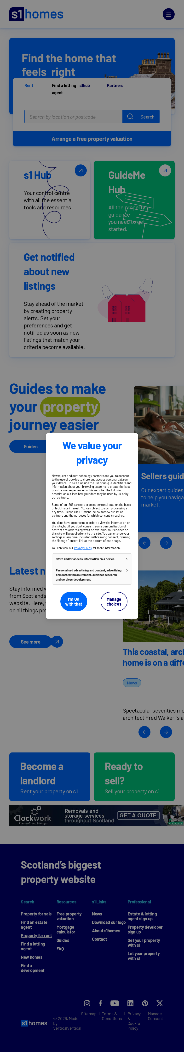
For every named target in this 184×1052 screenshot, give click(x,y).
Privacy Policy (83, 548)
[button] (92, 559)
